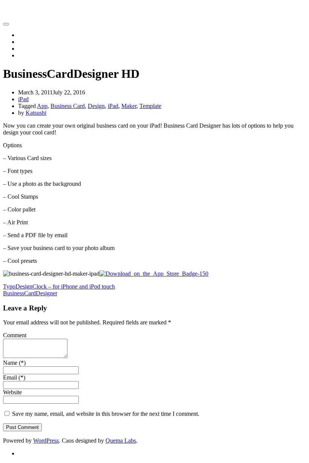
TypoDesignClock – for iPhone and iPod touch (59, 286)
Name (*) (14, 363)
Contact (27, 55)
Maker (128, 106)
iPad (23, 48)
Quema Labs (121, 440)
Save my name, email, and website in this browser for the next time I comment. (105, 414)
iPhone (26, 42)
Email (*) (14, 377)
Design (96, 106)
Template (150, 106)
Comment (14, 335)
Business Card (67, 106)
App (42, 106)
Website (12, 392)
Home (25, 35)
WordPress (46, 440)
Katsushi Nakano (23, 9)
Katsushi (36, 113)
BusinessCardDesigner (30, 293)
